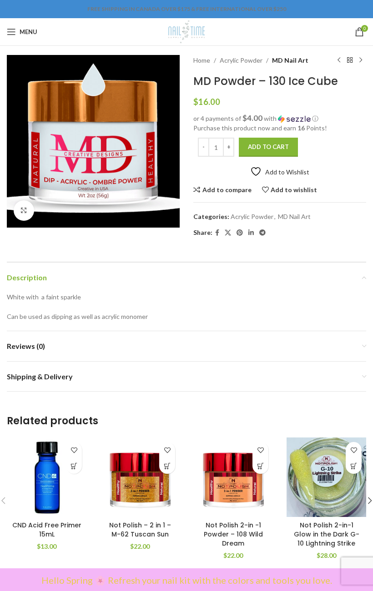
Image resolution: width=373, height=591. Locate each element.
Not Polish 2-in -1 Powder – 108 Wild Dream (233, 534)
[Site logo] (186, 31)
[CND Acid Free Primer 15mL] (46, 477)
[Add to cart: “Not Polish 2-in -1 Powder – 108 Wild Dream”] (260, 466)
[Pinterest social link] (240, 233)
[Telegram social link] (262, 233)
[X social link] (228, 233)
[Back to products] (349, 60)
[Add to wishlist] (74, 450)
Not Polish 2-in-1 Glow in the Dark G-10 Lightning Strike (326, 534)
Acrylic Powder (241, 60)
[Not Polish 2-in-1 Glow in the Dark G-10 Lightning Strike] (326, 477)
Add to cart (268, 146)
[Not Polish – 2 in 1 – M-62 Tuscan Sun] (140, 477)
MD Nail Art (290, 60)
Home (201, 60)
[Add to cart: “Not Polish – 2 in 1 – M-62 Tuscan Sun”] (167, 466)
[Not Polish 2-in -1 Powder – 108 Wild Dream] (233, 477)
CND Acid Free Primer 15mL (46, 530)
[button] (279, 118)
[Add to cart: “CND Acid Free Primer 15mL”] (74, 466)
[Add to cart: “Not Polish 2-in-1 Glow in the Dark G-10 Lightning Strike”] (354, 466)
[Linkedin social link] (251, 233)
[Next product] (360, 60)
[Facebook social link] (217, 233)
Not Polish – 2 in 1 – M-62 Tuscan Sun (140, 530)
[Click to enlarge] (24, 210)
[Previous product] (338, 60)
